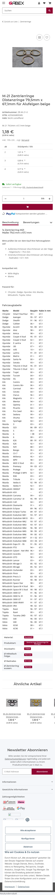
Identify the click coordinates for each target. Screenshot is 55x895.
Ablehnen (28, 847)
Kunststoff (28, 637)
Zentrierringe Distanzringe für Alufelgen (38, 643)
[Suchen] (49, 10)
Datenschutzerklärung (15, 759)
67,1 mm (28, 661)
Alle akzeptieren (28, 830)
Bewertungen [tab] (31, 222)
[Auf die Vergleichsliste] (39, 37)
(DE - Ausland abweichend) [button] (32, 187)
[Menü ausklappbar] (3, 2)
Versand (25, 140)
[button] (39, 3)
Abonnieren (42, 771)
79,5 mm (28, 655)
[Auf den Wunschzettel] (47, 37)
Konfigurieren (28, 838)
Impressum (10, 886)
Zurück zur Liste (10, 21)
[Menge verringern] (5, 198)
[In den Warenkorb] (4, 30)
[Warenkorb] (50, 3)
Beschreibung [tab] (10, 222)
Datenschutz (23, 886)
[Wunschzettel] (44, 3)
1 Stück (27, 649)
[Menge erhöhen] (49, 198)
